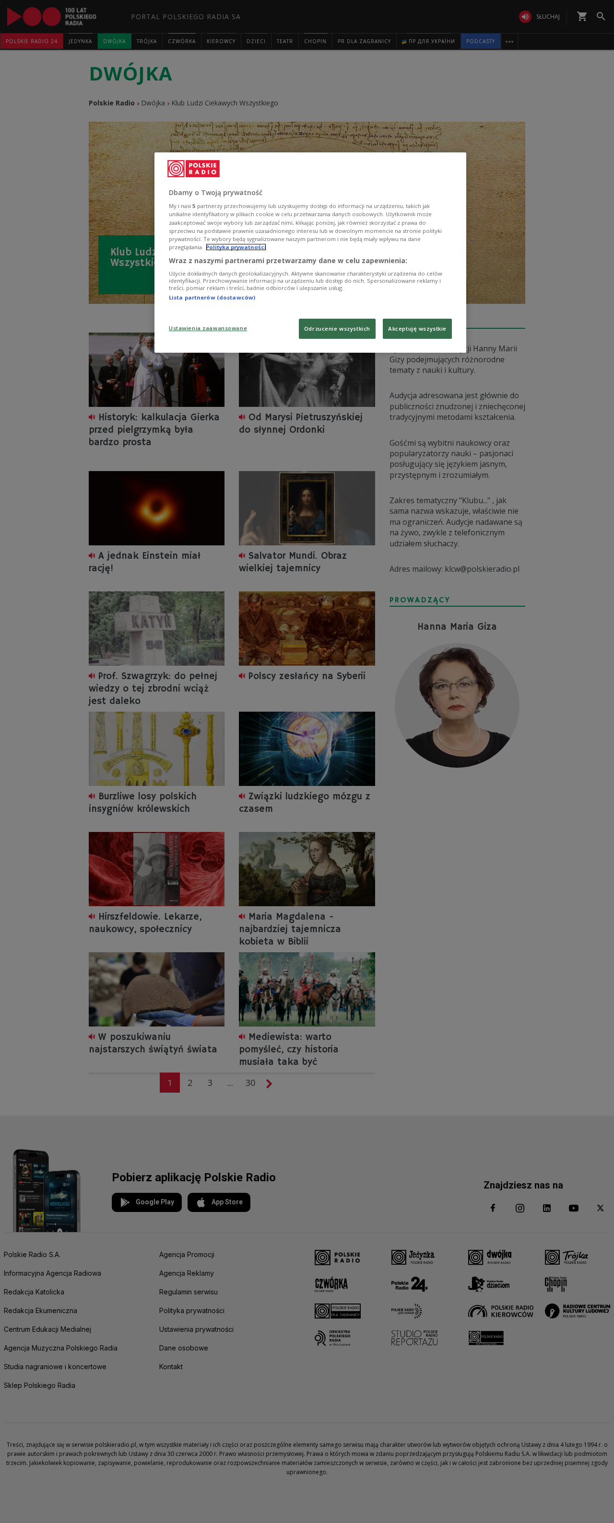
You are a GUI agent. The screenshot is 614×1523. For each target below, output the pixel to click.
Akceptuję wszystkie (417, 328)
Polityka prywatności (236, 247)
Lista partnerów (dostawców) (212, 297)
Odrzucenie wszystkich (337, 328)
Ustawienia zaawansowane (208, 328)
